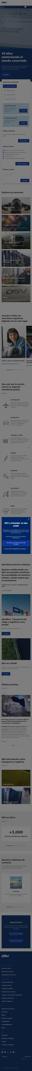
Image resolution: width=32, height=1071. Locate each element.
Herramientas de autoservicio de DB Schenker (16, 543)
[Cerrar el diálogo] (28, 519)
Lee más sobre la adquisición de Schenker (15, 548)
